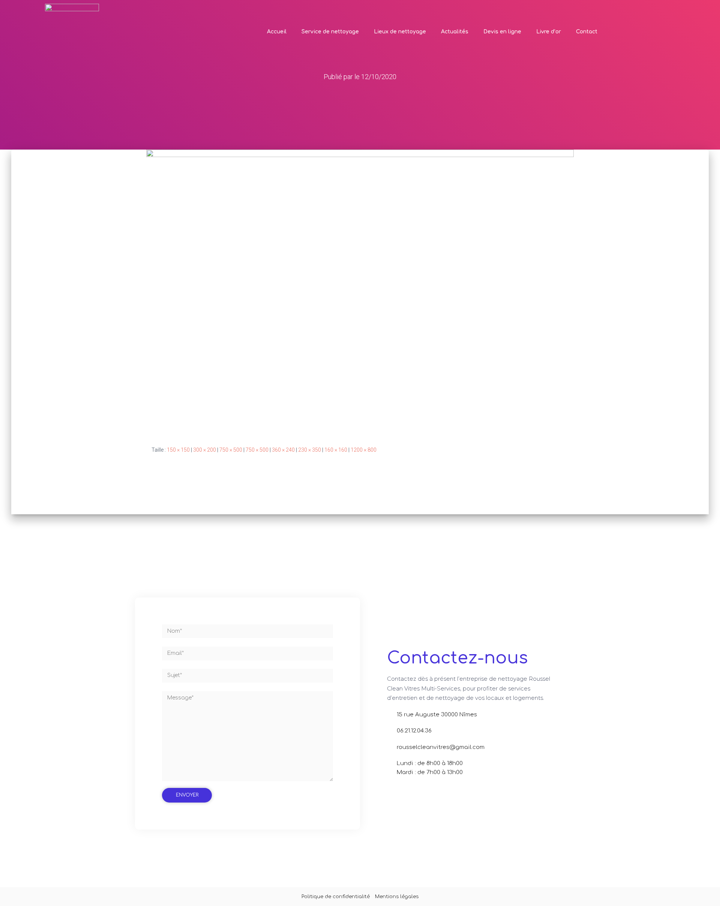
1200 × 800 (363, 450)
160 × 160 (335, 450)
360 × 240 (283, 450)
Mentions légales (396, 896)
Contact (586, 31)
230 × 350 (309, 450)
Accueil (276, 31)
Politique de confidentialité (336, 896)
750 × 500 (230, 450)
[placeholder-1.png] (360, 292)
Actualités (454, 31)
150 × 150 (178, 450)
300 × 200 (204, 450)
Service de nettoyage (330, 31)
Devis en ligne (502, 31)
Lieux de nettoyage (400, 31)
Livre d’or (548, 31)
